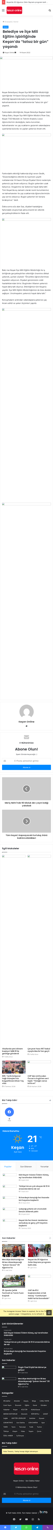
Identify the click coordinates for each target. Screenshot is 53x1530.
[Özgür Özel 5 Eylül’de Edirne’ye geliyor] (9, 1371)
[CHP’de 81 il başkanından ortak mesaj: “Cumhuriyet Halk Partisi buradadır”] (39, 1281)
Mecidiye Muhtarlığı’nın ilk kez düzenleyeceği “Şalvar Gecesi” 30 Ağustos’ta (13, 1263)
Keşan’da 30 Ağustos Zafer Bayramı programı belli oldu (28, 2)
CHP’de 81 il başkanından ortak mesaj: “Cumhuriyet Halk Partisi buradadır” (39, 1294)
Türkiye (6, 1431)
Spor (43, 1423)
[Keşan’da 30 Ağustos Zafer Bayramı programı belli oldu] (39, 1250)
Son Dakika (20, 1423)
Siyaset (41, 1418)
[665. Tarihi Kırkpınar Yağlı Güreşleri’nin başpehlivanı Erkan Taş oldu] (13, 1067)
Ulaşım (14, 1431)
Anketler (17, 1401)
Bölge (34, 1401)
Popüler (8, 1166)
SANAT (45, 1414)
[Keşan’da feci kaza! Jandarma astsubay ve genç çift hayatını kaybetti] (10, 1224)
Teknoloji (22, 1427)
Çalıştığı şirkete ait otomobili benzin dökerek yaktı (32, 1210)
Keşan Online (9, 52)
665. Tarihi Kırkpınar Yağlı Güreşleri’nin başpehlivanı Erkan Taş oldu (13, 1080)
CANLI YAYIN (44, 1401)
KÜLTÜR (24, 1410)
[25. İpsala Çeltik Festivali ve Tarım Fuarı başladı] (13, 1281)
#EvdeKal (6, 1401)
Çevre (39, 1431)
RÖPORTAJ (35, 1414)
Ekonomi (18, 1405)
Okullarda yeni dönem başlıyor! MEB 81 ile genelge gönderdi (12, 1051)
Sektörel (32, 1418)
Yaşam (31, 1431)
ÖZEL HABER (8, 1436)
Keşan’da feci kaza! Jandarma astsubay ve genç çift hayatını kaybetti (33, 1223)
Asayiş (26, 1401)
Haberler (6, 1410)
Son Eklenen (26, 1166)
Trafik (31, 1427)
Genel (16, 22)
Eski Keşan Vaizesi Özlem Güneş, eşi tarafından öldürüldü (34, 1176)
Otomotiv (24, 1414)
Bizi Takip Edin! (9, 1443)
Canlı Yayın (7, 1405)
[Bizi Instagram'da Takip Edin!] (49, 1312)
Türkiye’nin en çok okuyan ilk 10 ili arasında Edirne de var (34, 1187)
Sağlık (5, 1418)
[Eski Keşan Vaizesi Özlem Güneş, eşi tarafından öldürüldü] (10, 1178)
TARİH (5, 1427)
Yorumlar (44, 1166)
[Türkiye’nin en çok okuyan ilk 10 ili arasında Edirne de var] (10, 1189)
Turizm (39, 1427)
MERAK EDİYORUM (10, 1414)
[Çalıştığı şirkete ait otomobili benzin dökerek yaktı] (10, 1212)
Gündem (44, 1405)
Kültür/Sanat (35, 1410)
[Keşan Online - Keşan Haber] (14, 10)
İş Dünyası (20, 1436)
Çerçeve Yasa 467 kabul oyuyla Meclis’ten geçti (39, 1049)
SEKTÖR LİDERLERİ (18, 1418)
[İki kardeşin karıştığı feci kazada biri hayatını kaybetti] (10, 1201)
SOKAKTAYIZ (8, 1423)
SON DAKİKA (33, 1423)
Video (23, 1431)
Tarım (13, 1427)
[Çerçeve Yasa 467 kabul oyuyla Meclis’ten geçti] (39, 950)
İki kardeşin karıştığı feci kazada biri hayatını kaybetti (34, 1198)
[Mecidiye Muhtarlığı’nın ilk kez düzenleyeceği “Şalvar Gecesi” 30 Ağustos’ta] (13, 1250)
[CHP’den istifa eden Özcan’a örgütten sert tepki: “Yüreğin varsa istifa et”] (39, 1067)
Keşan (15, 1410)
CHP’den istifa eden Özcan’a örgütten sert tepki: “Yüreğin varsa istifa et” (38, 1080)
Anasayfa (8, 22)
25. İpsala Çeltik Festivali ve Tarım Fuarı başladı (13, 1293)
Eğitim (27, 1405)
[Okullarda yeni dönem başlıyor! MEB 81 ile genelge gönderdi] (13, 950)
